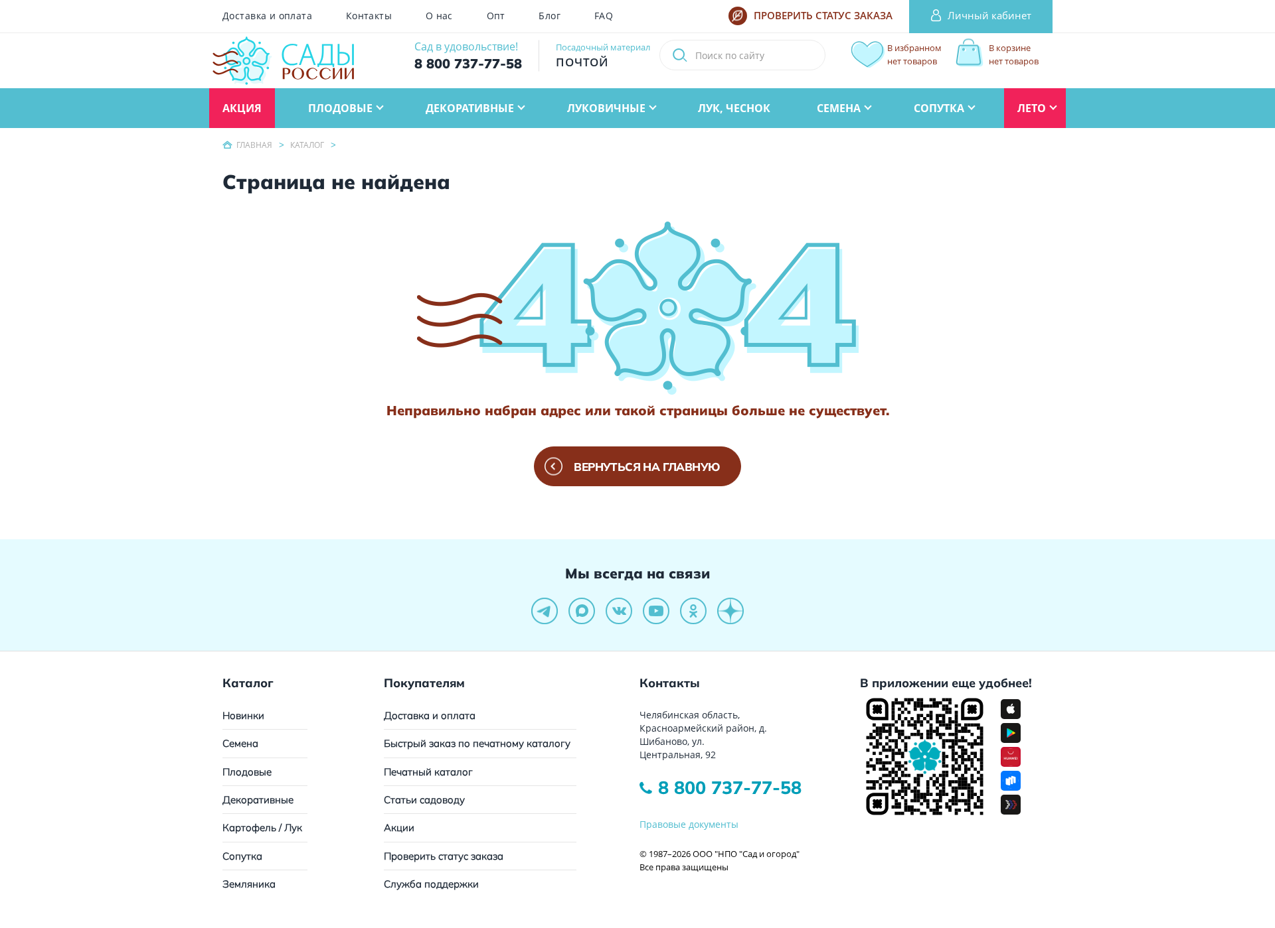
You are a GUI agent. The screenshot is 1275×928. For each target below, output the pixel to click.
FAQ (603, 16)
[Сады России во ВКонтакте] (619, 611)
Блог (549, 16)
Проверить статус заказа (443, 856)
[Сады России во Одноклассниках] (693, 611)
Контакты (369, 16)
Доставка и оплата (267, 16)
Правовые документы (688, 824)
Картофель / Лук (262, 827)
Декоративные (258, 799)
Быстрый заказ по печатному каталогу (477, 743)
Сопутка (242, 856)
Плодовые (247, 771)
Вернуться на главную (647, 467)
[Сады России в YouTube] (656, 611)
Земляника (249, 884)
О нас (439, 16)
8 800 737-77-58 (730, 787)
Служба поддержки (431, 884)
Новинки (243, 715)
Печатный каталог (428, 771)
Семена (240, 743)
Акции (399, 827)
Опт (496, 16)
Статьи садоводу (424, 799)
